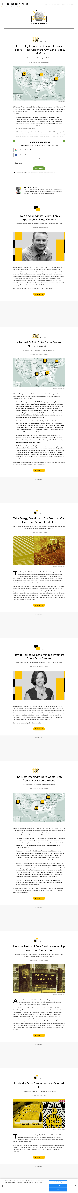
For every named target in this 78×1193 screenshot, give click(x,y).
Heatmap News (56, 4)
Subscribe (70, 4)
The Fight (47, 4)
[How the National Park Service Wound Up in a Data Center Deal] (39, 978)
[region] (39, 1186)
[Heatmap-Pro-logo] (15, 4)
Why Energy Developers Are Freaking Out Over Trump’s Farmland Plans (39, 520)
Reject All (58, 1186)
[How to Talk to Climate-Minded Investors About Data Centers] (39, 685)
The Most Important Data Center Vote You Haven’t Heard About (39, 778)
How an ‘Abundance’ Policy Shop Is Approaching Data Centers (39, 217)
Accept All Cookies (58, 1189)
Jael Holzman (33, 62)
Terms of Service (35, 172)
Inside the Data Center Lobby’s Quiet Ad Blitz (39, 1085)
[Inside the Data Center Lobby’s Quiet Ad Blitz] (39, 1114)
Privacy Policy (52, 172)
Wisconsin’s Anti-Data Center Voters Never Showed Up (39, 344)
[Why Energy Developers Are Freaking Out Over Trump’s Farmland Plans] (39, 551)
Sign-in (64, 4)
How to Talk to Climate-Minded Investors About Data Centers (39, 656)
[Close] (75, 1185)
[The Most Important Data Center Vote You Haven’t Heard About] (39, 807)
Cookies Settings (58, 1182)
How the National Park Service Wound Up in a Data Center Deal (39, 948)
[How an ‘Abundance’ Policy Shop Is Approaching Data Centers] (39, 246)
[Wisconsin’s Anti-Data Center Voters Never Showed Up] (39, 373)
